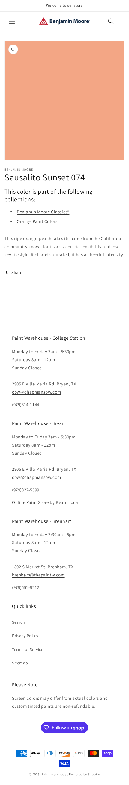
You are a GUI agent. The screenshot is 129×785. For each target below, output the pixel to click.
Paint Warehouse (54, 774)
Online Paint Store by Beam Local (46, 502)
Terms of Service (28, 649)
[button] (12, 21)
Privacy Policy (25, 635)
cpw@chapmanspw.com (36, 392)
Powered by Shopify (84, 774)
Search (18, 622)
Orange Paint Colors (37, 221)
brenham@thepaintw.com (38, 575)
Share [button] (16, 272)
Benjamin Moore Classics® (43, 212)
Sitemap (20, 663)
